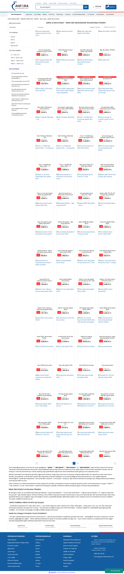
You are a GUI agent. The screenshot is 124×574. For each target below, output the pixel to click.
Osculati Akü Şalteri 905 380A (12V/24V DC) (86, 452)
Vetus (37, 566)
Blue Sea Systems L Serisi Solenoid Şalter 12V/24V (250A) (107, 338)
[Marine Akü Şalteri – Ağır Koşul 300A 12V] (65, 211)
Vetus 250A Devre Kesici (44, 365)
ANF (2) (13, 40)
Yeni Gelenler (100, 14)
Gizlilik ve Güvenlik (69, 551)
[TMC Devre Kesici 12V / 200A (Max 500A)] (86, 154)
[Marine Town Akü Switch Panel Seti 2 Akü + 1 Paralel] (107, 269)
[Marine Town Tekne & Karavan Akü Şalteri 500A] (45, 297)
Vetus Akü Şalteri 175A (65, 365)
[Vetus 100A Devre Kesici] (86, 355)
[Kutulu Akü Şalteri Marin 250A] (107, 211)
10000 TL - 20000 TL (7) (17, 63)
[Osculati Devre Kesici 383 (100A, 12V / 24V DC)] (107, 412)
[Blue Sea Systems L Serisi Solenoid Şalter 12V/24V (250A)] (107, 326)
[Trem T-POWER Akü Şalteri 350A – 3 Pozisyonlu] (45, 154)
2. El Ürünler (90, 14)
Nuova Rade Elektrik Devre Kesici (65, 280)
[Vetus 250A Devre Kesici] (45, 355)
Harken (37, 554)
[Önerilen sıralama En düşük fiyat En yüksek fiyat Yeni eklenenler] (109, 27)
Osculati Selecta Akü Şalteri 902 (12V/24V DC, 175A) (65, 452)
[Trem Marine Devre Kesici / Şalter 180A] (107, 240)
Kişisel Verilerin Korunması (71, 543)
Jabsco (37, 543)
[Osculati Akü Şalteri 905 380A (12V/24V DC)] (86, 441)
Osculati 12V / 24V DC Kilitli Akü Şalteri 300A (107, 394)
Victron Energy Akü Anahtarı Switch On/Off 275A (44, 51)
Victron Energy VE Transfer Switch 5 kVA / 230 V (107, 137)
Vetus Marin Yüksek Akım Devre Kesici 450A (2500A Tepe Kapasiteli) (65, 108)
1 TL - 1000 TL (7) (15, 55)
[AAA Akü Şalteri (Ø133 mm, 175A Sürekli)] (45, 412)
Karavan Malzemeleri (79, 14)
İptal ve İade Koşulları (70, 546)
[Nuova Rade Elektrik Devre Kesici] (65, 269)
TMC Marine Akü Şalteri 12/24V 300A (86, 308)
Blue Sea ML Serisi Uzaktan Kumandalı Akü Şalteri (44, 395)
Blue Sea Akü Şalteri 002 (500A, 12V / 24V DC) (44, 452)
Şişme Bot (29, 14)
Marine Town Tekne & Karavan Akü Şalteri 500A (44, 308)
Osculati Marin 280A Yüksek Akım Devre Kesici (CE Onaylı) (107, 108)
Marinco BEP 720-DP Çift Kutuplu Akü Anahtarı (107, 194)
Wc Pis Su (51, 14)
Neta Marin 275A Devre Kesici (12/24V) (44, 108)
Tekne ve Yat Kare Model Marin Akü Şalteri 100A (44, 194)
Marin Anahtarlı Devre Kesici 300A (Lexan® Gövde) (86, 80)
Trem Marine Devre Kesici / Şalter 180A (107, 251)
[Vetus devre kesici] (107, 355)
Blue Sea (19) (14, 45)
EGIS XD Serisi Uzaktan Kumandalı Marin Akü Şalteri (107, 166)
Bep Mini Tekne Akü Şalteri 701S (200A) (86, 50)
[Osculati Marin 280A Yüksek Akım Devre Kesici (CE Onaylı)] (107, 97)
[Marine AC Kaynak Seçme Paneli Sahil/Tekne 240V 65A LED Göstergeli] (86, 326)
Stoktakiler (40, 27)
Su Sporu (67, 14)
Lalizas (37, 560)
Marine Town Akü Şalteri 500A (65, 308)
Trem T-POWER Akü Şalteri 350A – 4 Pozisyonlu (65, 166)
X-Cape (38, 563)
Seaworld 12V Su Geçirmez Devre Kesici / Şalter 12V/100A (44, 280)
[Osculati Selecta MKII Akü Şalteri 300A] (86, 383)
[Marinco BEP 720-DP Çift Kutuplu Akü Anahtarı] (107, 183)
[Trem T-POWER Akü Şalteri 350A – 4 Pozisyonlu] (65, 154)
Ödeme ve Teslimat (70, 548)
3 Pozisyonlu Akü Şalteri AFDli (65, 394)
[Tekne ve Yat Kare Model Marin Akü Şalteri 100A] (45, 183)
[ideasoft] (52, 572)
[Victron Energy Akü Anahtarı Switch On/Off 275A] (45, 39)
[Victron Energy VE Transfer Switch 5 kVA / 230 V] (107, 125)
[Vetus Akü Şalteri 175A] (65, 355)
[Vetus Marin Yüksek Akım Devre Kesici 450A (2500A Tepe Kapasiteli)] (65, 97)
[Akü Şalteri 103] (107, 68)
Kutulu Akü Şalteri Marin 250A (107, 222)
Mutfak (45, 14)
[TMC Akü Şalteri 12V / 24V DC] (65, 412)
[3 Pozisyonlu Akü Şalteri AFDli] (65, 383)
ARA (85, 7)
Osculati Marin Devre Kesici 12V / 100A (86, 194)
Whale (37, 551)
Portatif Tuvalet (13, 546)
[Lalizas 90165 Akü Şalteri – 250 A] (86, 211)
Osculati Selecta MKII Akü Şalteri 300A (86, 394)
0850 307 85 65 (99, 554)
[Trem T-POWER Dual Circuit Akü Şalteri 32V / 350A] (86, 125)
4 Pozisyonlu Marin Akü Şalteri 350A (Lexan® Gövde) (44, 80)
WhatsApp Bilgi (115, 571)
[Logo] (20, 6)
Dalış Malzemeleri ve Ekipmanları (18, 543)
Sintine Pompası (13, 560)
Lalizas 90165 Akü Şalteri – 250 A (86, 222)
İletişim (45, 3)
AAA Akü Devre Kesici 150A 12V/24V (107, 452)
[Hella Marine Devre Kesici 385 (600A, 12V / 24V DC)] (86, 412)
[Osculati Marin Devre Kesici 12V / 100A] (86, 183)
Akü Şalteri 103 (107, 79)
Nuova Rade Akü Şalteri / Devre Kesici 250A (65, 251)
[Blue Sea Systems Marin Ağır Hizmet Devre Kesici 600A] (86, 97)
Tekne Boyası (12, 540)
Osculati (38, 557)
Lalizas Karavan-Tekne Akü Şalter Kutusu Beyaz (44, 251)
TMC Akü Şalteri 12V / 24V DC (65, 423)
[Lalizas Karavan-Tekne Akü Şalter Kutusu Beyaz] (45, 240)
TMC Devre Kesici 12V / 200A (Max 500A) (86, 165)
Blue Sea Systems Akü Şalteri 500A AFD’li (44, 222)
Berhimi (37, 546)
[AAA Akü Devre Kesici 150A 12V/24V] (107, 441)
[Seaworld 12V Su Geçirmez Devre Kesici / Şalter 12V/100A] (45, 269)
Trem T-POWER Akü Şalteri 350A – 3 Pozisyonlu (44, 166)
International (39, 540)
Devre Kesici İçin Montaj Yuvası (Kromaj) (86, 251)
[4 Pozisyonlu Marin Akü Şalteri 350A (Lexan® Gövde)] (45, 68)
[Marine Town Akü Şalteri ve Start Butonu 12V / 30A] (86, 269)
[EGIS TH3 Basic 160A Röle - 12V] (65, 125)
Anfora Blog (73, 3)
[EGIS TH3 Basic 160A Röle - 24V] (45, 125)
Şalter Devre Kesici (53, 19)
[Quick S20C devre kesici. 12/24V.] (45, 326)
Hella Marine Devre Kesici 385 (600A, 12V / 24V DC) (86, 423)
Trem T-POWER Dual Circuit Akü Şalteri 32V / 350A (86, 137)
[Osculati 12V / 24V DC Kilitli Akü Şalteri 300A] (107, 383)
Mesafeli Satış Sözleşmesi (72, 540)
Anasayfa (38, 3)
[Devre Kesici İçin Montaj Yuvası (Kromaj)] (86, 240)
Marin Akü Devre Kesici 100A (65, 50)
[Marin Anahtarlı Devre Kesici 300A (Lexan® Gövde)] (86, 68)
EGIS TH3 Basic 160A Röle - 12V (65, 136)
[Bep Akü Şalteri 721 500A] (107, 39)
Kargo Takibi (52, 3)
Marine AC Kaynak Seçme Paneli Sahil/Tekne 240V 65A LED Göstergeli (86, 339)
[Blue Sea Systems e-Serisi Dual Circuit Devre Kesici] (65, 183)
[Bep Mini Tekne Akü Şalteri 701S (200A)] (86, 39)
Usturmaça (59, 14)
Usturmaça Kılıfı (13, 554)
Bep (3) (13, 42)
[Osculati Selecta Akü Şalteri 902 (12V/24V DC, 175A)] (65, 441)
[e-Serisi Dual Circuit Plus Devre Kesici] (65, 326)
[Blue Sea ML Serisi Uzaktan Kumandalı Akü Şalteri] (45, 383)
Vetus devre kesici (107, 365)
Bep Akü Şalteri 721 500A (107, 50)
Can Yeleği (37, 14)
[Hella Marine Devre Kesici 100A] (65, 68)
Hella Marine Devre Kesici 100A (65, 79)
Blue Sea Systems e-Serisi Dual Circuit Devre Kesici (65, 194)
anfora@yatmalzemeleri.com (104, 557)
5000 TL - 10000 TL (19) (17, 60)
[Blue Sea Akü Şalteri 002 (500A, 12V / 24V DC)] (45, 441)
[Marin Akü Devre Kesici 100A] (65, 39)
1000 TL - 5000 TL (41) (16, 57)
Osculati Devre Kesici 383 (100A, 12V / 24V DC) (107, 423)
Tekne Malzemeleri (14, 566)
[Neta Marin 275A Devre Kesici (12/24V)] (45, 97)
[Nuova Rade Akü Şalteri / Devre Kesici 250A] (65, 240)
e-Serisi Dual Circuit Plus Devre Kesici (65, 337)
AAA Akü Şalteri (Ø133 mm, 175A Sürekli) (44, 423)
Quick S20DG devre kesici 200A (107, 308)
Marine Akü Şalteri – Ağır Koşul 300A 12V (65, 222)
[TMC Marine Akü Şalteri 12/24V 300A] (86, 297)
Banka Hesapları (63, 3)
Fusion (37, 548)
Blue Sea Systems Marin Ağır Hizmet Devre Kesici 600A (86, 108)
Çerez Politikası (68, 554)
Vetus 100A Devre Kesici (86, 365)
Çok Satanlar (110, 14)
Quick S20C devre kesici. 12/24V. (44, 337)
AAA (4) (13, 37)
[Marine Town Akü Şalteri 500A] (65, 297)
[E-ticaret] (61, 572)
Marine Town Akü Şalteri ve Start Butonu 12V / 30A (86, 280)
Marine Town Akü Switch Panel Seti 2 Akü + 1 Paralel (107, 280)
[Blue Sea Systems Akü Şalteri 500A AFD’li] (45, 211)
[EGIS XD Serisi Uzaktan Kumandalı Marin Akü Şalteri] (107, 154)
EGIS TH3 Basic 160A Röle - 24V (44, 136)
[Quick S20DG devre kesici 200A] (107, 297)
